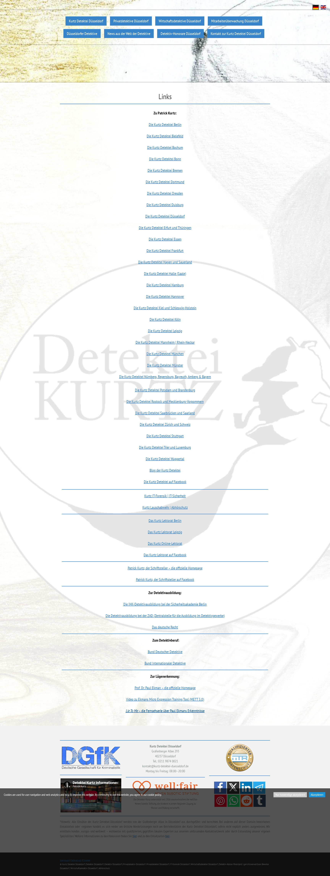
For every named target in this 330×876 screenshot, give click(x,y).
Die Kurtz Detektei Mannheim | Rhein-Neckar (165, 342)
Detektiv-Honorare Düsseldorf (180, 33)
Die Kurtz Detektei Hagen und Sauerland (165, 262)
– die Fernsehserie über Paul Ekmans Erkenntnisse (165, 710)
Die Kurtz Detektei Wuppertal (165, 458)
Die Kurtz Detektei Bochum (165, 147)
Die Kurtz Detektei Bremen (165, 170)
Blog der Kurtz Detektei (165, 470)
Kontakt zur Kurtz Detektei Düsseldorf (236, 33)
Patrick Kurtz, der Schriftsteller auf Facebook (165, 579)
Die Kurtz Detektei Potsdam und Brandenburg (165, 390)
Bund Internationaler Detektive (165, 663)
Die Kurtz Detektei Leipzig (165, 330)
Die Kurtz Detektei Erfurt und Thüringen (165, 227)
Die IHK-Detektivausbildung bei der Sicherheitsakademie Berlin (165, 604)
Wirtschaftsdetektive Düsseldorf (180, 21)
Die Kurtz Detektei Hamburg (165, 285)
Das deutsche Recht (165, 627)
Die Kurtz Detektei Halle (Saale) (165, 273)
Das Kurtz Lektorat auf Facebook (165, 554)
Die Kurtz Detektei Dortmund (165, 181)
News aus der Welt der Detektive (129, 33)
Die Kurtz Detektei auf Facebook (165, 481)
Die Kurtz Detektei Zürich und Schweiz (165, 424)
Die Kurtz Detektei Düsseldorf (165, 216)
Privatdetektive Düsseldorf (130, 21)
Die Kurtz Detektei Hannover (165, 296)
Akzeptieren (317, 795)
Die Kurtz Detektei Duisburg (165, 204)
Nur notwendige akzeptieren (290, 795)
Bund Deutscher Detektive (165, 651)
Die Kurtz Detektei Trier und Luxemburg (165, 447)
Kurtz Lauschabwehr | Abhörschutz (165, 507)
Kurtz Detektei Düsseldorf (86, 21)
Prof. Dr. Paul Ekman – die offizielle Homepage (165, 687)
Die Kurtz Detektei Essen (165, 239)
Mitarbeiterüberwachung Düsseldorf (235, 21)
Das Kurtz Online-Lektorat (165, 543)
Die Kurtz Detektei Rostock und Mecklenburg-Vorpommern (165, 401)
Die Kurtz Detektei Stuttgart (165, 435)
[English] (323, 7)
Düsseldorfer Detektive (82, 33)
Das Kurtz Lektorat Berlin (165, 520)
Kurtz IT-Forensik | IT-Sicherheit (165, 495)
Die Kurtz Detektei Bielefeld (165, 136)
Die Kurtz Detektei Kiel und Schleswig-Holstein (165, 307)
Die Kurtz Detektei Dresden (165, 193)
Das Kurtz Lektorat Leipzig (165, 531)
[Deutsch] (315, 7)
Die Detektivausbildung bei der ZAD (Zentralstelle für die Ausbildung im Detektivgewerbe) (165, 615)
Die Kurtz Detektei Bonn (165, 158)
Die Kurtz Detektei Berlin (165, 124)
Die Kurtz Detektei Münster (165, 365)
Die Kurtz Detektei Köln (165, 319)
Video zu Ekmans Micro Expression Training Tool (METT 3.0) (165, 699)
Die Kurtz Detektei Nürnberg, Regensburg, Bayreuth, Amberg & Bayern (165, 376)
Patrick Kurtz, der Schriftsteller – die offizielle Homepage (165, 568)
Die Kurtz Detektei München (165, 353)
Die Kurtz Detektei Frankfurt (165, 250)
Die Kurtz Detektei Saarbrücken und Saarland (165, 412)
